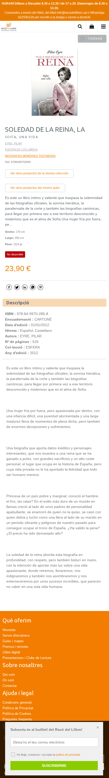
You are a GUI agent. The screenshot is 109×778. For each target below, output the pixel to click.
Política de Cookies (17, 714)
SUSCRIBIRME (54, 766)
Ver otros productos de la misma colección (39, 173)
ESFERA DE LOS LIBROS (21, 149)
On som (8, 680)
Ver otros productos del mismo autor (35, 188)
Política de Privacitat (18, 708)
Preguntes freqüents (17, 719)
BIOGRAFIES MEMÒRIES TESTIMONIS (30, 155)
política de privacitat (68, 754)
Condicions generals (17, 702)
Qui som (9, 674)
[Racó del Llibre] (8, 27)
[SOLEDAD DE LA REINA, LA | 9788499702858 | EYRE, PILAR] (54, 82)
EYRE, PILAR (13, 143)
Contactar (10, 686)
